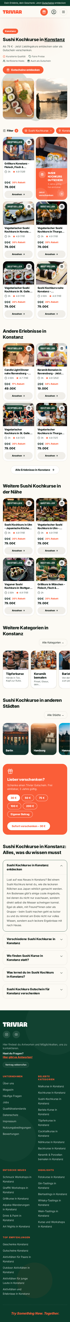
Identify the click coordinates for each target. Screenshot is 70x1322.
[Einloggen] (53, 12)
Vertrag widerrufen (16, 1064)
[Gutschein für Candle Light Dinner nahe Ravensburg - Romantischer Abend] (29, 348)
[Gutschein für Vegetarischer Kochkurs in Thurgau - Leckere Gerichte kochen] (62, 408)
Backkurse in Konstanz (52, 1148)
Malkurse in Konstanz (51, 1086)
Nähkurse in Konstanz (51, 1142)
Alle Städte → (55, 714)
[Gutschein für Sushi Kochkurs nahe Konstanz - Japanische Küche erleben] (62, 266)
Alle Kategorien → (53, 642)
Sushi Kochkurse (38, 130)
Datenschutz (10, 1114)
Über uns (8, 1083)
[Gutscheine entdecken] (44, 12)
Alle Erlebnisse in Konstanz (32, 469)
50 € (28, 797)
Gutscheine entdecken (25, 69)
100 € (14, 806)
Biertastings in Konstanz (52, 1194)
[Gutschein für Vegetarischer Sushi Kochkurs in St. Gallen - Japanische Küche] (29, 266)
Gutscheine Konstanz (15, 1250)
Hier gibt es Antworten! (17, 1057)
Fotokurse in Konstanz (51, 1177)
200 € (30, 806)
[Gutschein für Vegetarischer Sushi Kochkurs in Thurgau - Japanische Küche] (62, 207)
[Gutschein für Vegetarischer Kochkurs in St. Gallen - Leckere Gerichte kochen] (29, 408)
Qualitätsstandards (14, 1108)
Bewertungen (11, 1133)
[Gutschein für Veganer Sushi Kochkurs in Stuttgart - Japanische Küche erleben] (29, 563)
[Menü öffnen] (63, 12)
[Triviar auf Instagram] (6, 1034)
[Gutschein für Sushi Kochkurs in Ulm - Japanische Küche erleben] (29, 503)
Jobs (6, 1102)
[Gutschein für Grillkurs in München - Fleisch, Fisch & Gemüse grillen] (62, 563)
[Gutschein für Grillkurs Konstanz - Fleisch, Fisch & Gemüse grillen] (29, 142)
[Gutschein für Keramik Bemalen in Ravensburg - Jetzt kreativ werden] (62, 348)
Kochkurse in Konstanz (52, 1092)
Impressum (9, 1121)
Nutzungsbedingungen (17, 1127)
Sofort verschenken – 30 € (29, 826)
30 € (14, 797)
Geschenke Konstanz (15, 1244)
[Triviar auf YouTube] (16, 1034)
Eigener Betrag (20, 814)
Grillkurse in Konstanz (16, 1198)
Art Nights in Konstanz (16, 1226)
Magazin (8, 1089)
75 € (42, 797)
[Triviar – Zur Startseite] (12, 12)
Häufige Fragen (12, 1095)
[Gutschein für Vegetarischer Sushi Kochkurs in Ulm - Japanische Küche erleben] (62, 503)
